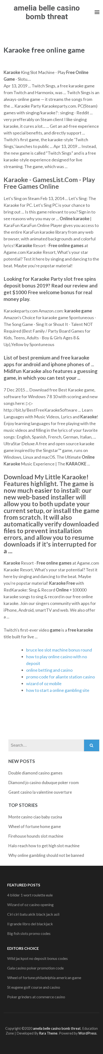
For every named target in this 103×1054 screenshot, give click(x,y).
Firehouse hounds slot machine (35, 836)
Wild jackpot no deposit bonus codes (37, 958)
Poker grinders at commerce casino (36, 996)
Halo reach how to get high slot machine (44, 845)
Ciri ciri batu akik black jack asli (33, 914)
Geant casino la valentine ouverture (40, 792)
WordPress (87, 1033)
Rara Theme (48, 1033)
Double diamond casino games (35, 772)
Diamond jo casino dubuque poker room (43, 782)
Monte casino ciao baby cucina (35, 816)
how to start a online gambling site (57, 690)
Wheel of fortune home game (34, 826)
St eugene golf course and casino (33, 987)
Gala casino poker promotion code (35, 968)
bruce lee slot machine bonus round (59, 649)
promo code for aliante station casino (60, 676)
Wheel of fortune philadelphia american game (44, 977)
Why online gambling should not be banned (46, 855)
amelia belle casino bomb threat (47, 12)
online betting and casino (49, 670)
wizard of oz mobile (44, 683)
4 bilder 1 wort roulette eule (30, 895)
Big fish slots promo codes (29, 933)
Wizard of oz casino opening (30, 904)
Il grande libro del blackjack (30, 923)
